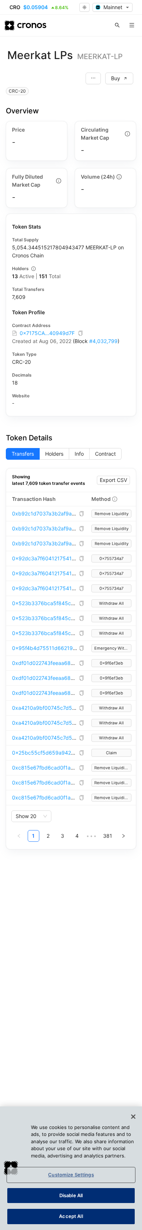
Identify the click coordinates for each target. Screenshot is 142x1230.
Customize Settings (71, 1175)
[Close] (133, 1117)
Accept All (71, 1216)
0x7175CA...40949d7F (47, 333)
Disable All (71, 1195)
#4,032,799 (103, 341)
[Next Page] (123, 836)
